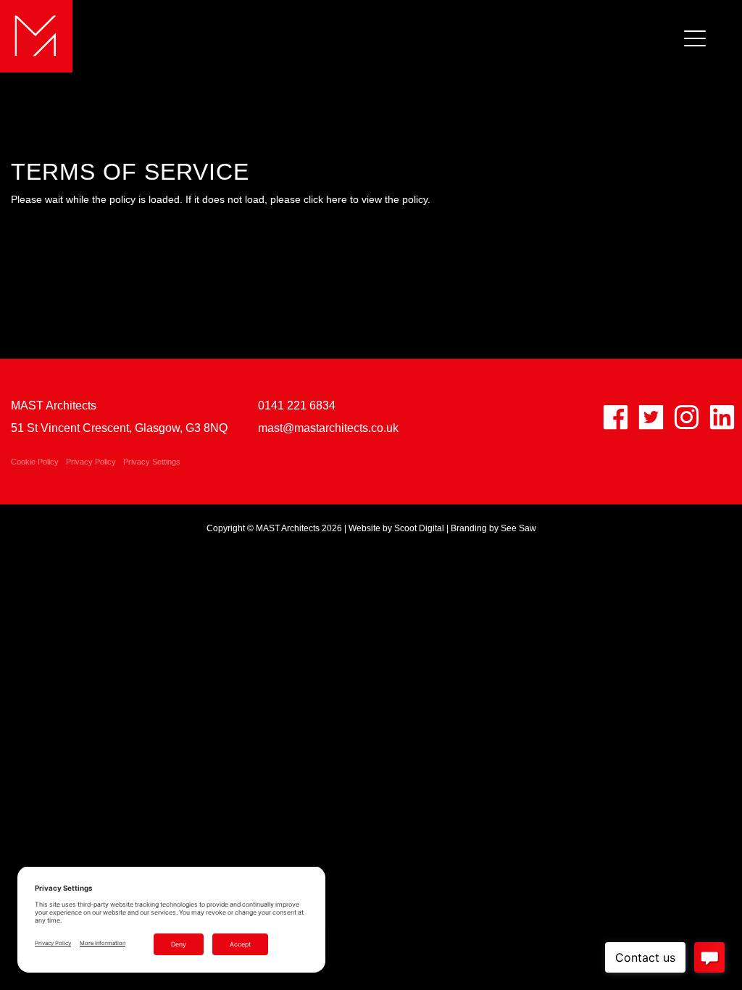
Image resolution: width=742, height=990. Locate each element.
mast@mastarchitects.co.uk (328, 428)
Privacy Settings (151, 461)
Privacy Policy (91, 461)
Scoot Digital (419, 528)
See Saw (518, 528)
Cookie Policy (35, 461)
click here (325, 199)
